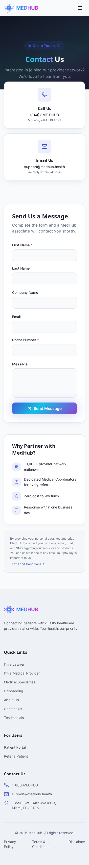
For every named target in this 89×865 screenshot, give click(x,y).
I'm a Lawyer (14, 664)
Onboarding (13, 691)
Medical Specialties (19, 682)
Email (16, 317)
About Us (11, 700)
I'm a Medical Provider (22, 673)
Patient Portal (15, 747)
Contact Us (13, 709)
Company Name (25, 292)
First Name (22, 245)
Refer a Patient (16, 756)
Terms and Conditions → (27, 564)
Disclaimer (76, 842)
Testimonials (14, 718)
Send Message (48, 408)
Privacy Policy (10, 844)
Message (19, 364)
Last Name (21, 268)
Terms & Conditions (40, 844)
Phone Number (25, 340)
